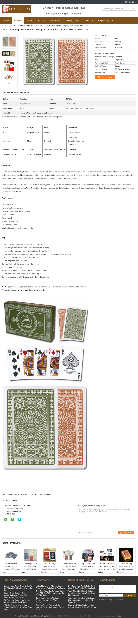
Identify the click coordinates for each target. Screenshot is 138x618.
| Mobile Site (118, 600)
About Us (41, 20)
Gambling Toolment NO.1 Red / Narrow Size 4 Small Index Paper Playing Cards (68, 567)
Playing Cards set (28, 494)
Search (134, 9)
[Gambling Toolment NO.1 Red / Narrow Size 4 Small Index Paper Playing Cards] (68, 555)
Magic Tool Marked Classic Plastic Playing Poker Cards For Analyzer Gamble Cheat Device (87, 567)
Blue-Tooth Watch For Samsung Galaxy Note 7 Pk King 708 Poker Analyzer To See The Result (50, 593)
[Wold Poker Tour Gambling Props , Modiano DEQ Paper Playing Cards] (11, 555)
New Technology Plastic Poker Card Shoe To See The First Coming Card (81, 587)
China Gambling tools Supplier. (37, 616)
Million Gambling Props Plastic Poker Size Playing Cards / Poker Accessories (126, 567)
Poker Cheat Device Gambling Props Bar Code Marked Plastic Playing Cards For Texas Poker (107, 567)
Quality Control (72, 20)
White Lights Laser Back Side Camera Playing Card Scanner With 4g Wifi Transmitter (82, 600)
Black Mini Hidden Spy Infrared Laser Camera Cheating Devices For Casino (82, 606)
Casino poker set (46, 494)
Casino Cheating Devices (80, 580)
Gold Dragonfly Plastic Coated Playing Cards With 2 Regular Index (49, 567)
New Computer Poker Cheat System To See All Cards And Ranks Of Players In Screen (18, 588)
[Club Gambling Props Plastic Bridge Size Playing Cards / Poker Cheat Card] (9, 41)
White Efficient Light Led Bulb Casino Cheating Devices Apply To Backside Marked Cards (81, 593)
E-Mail (101, 600)
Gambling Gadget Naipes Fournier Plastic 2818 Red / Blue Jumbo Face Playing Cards (30, 567)
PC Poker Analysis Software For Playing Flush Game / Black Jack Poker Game (18, 607)
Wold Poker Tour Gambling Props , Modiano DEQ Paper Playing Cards (11, 567)
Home (6, 20)
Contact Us (88, 20)
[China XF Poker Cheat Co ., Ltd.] (16, 9)
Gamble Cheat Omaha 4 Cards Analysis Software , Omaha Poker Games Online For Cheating (16, 595)
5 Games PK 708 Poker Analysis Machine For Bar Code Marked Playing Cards (50, 607)
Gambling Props (24, 26)
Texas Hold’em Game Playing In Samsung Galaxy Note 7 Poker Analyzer (47, 600)
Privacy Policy (20, 616)
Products (18, 20)
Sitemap (108, 600)
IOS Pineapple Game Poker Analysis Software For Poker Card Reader (17, 601)
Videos (30, 20)
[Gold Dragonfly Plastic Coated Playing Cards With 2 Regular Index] (49, 555)
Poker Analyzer (43, 580)
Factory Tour (55, 20)
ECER (120, 616)
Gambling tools (12, 494)
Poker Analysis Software (15, 580)
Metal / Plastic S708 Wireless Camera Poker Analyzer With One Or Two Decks (50, 587)
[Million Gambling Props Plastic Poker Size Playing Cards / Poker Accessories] (126, 555)
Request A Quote (105, 20)
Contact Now (106, 77)
